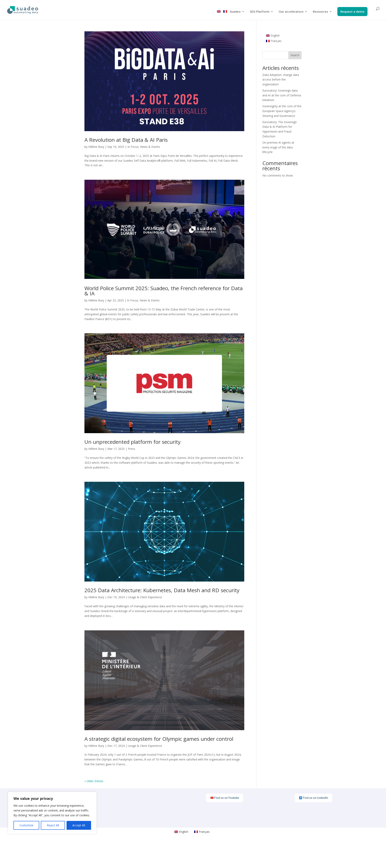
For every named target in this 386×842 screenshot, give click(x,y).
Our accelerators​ (291, 11)
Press (131, 449)
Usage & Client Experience (145, 597)
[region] (52, 813)
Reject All (53, 825)
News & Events (150, 147)
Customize (26, 825)
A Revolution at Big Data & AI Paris (126, 139)
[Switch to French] (225, 15)
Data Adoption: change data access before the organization (280, 79)
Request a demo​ (352, 11)
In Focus (133, 147)
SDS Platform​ (259, 11)
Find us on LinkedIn (315, 797)
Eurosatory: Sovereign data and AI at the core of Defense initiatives (281, 95)
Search (295, 55)
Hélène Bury (96, 147)
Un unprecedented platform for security (132, 441)
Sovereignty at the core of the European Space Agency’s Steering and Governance (281, 111)
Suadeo (235, 11)
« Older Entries (93, 781)
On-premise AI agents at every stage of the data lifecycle (278, 147)
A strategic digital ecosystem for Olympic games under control (158, 738)
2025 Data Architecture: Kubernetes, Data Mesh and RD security (161, 590)
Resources (320, 11)
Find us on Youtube (226, 797)
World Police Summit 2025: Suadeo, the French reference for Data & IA (163, 291)
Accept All (78, 825)
